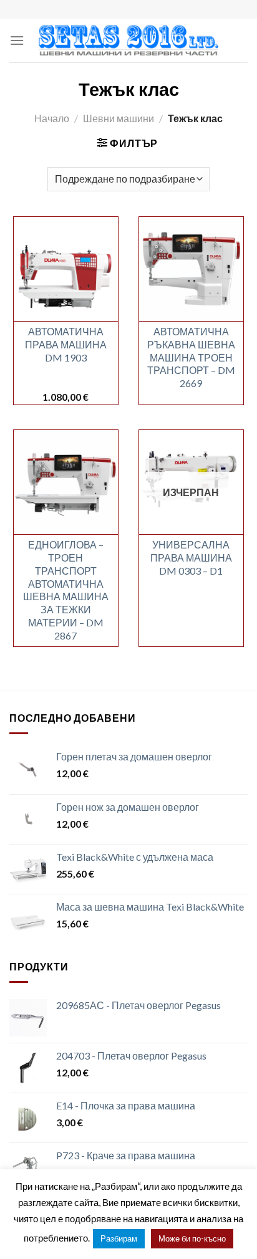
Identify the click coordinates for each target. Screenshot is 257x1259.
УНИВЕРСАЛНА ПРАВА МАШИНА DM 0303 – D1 (191, 558)
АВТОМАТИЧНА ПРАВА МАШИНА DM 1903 (66, 344)
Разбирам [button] (118, 1238)
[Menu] (16, 40)
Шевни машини (118, 118)
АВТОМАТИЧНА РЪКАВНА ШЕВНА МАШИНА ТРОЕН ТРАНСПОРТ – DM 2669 (191, 357)
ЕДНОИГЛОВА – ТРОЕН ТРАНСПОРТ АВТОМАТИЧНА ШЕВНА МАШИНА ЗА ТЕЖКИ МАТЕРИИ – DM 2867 (66, 590)
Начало (51, 118)
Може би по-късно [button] (192, 1238)
